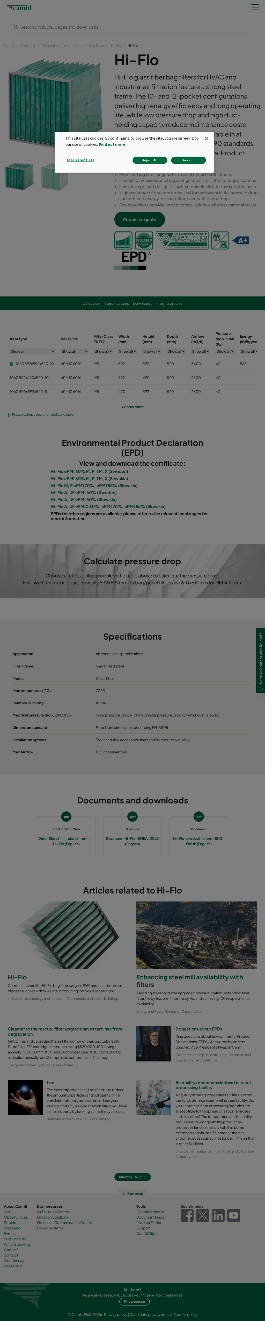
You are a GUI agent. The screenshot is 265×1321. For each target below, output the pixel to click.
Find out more (112, 144)
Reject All (150, 160)
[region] (134, 152)
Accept (188, 160)
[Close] (206, 138)
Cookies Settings (80, 160)
